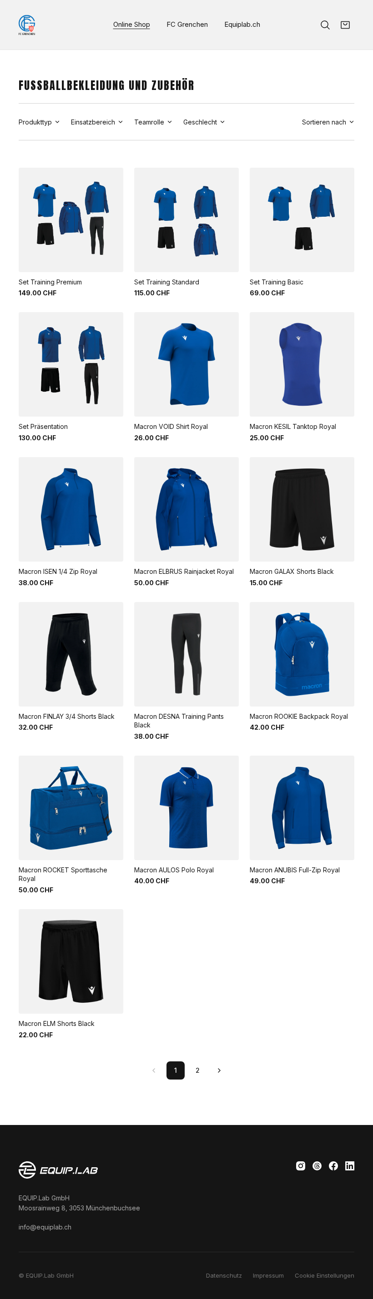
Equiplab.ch (242, 24)
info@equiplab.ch (45, 1227)
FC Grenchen (187, 24)
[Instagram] (300, 1165)
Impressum (268, 1275)
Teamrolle (149, 122)
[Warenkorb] (345, 25)
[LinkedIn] (349, 1165)
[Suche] (325, 25)
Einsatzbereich (93, 122)
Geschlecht (200, 122)
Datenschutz (224, 1275)
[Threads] (317, 1165)
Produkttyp (35, 122)
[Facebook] (333, 1165)
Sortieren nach (324, 122)
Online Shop (131, 24)
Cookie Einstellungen (324, 1275)
